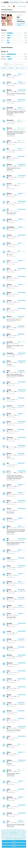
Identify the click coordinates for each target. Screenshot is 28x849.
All (6, 64)
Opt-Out (14, 844)
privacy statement (13, 832)
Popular (3, 6)
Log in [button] (23, 2)
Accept (14, 841)
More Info (14, 846)
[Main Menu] (1, 2)
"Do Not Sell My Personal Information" (14, 838)
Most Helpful (19, 64)
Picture (11, 64)
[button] (21, 2)
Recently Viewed (22, 6)
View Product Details (21, 24)
